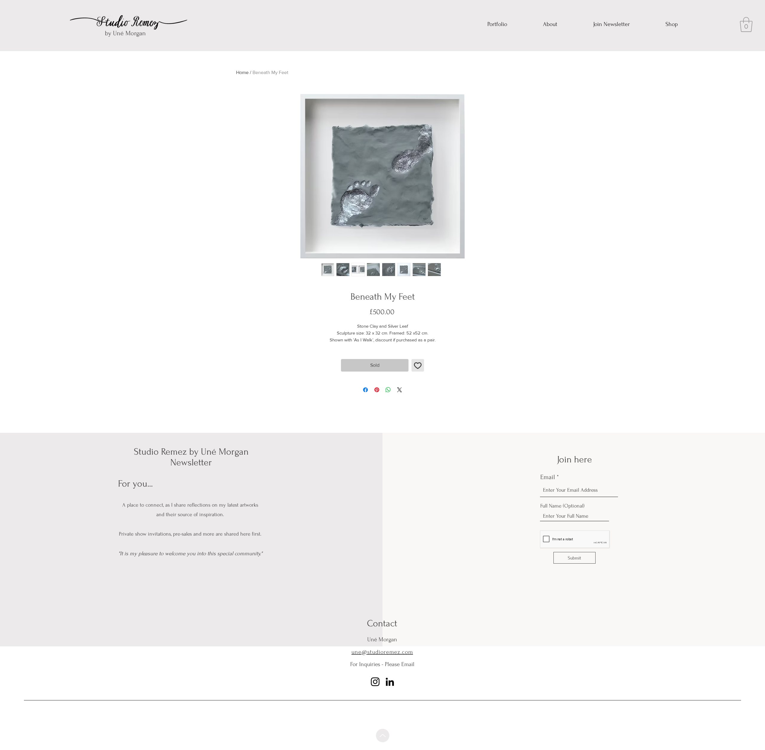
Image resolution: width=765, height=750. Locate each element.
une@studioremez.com (382, 652)
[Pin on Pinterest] (376, 389)
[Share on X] (399, 389)
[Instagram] (375, 682)
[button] (746, 24)
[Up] (382, 735)
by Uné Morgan (125, 33)
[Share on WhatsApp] (388, 389)
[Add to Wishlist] (417, 365)
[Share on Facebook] (365, 389)
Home (242, 72)
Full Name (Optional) (562, 506)
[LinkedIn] (390, 682)
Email (547, 477)
